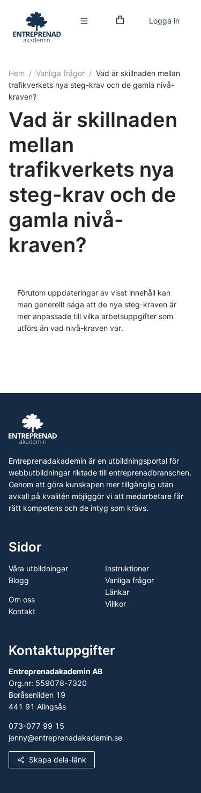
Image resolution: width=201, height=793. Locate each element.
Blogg (19, 580)
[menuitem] (86, 21)
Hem (17, 73)
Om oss (22, 599)
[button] (86, 21)
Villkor (115, 603)
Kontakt (22, 611)
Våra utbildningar (38, 568)
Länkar (117, 591)
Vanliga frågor (60, 73)
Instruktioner (127, 568)
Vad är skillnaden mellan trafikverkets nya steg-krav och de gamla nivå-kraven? (94, 85)
